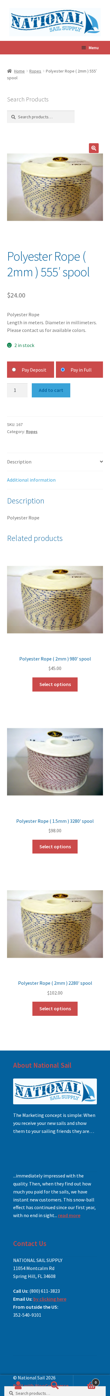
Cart (85, 1380)
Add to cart (51, 390)
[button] (94, 148)
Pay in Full (81, 370)
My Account (18, 1385)
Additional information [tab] (31, 480)
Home (19, 71)
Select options (55, 684)
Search (55, 1385)
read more (69, 1215)
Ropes (35, 71)
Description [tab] (19, 462)
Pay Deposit (34, 370)
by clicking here (49, 1299)
